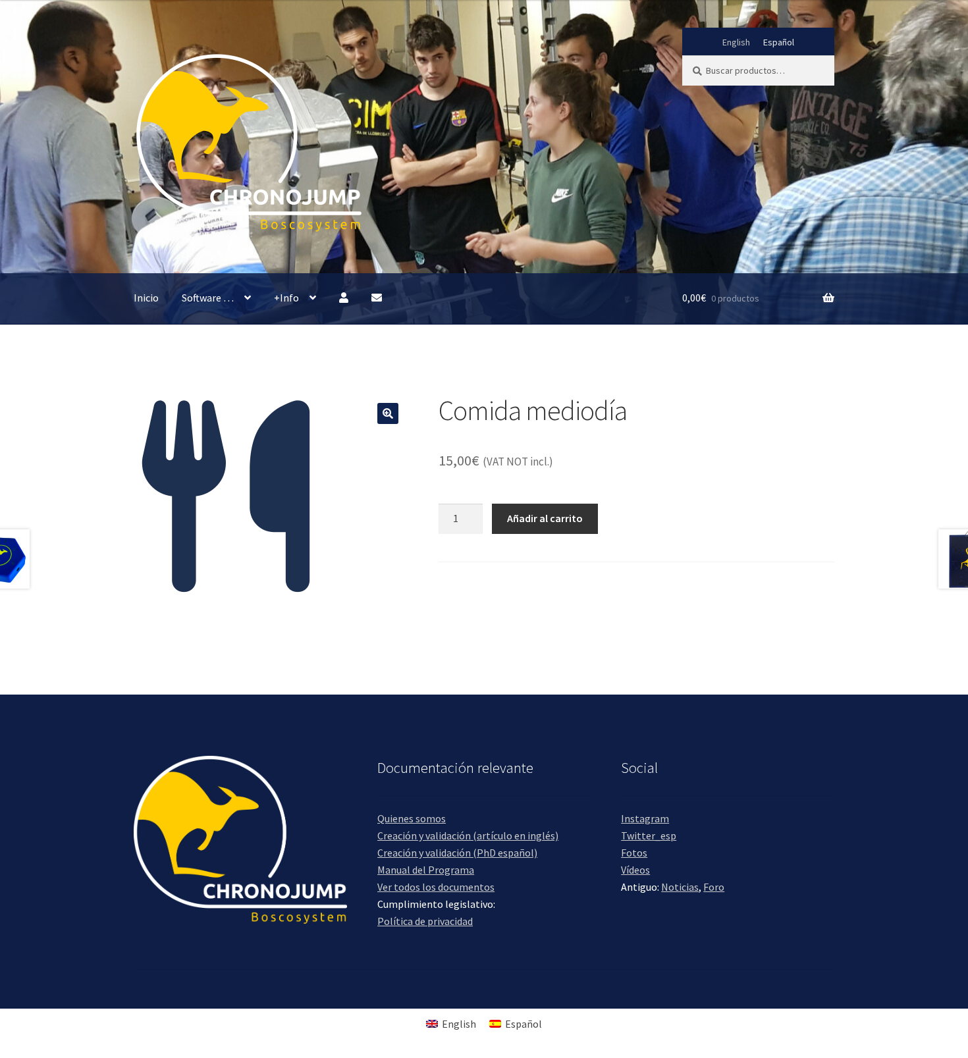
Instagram (645, 818)
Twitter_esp (648, 835)
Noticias (680, 886)
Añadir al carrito (545, 518)
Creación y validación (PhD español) (457, 852)
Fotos (634, 852)
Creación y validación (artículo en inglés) (467, 835)
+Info (286, 297)
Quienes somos (411, 818)
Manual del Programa (425, 869)
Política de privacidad (425, 921)
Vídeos (635, 869)
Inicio (146, 297)
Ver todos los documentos (436, 886)
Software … (208, 297)
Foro (713, 886)
